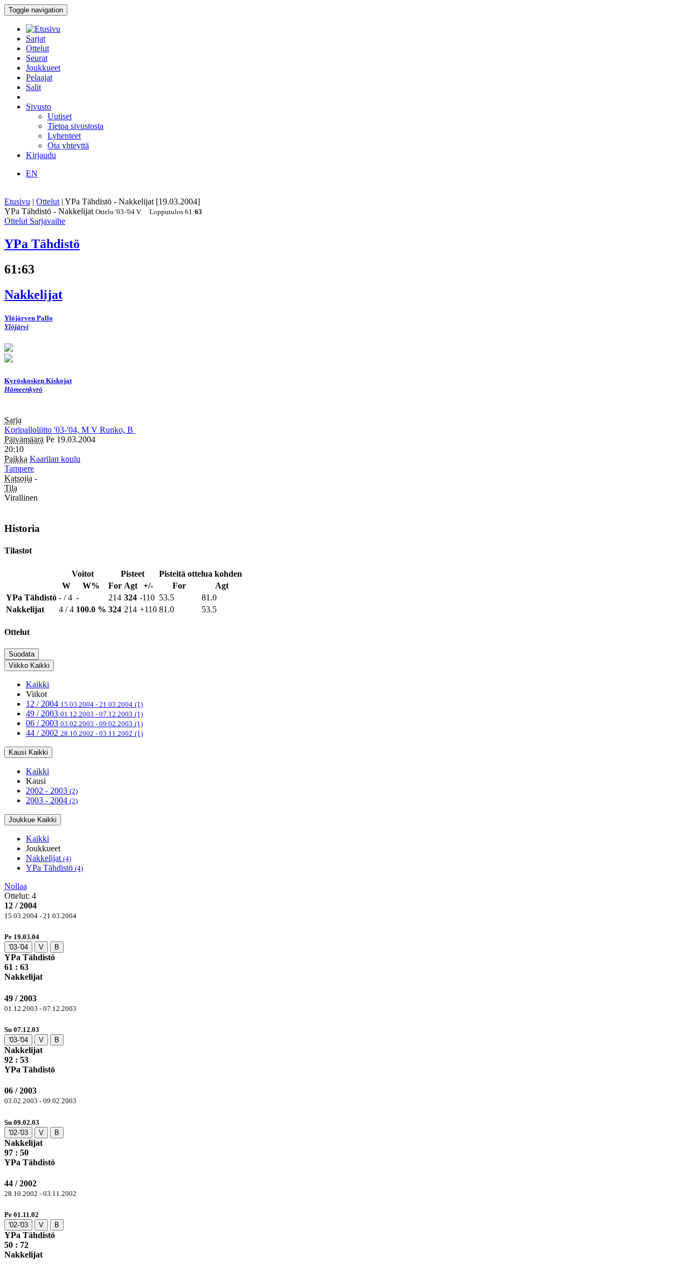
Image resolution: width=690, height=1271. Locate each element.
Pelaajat (39, 77)
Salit (33, 87)
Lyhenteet (64, 135)
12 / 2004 (84, 703)
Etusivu (17, 201)
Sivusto (38, 106)
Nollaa (15, 886)
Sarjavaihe (47, 221)
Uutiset (59, 116)
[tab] (345, 957)
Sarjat (35, 38)
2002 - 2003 (52, 790)
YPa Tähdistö (54, 867)
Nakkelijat (48, 858)
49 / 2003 (84, 713)
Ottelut (37, 48)
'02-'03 (18, 1133)
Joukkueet (43, 67)
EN (32, 173)
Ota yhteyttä (68, 145)
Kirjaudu (41, 155)
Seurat (36, 58)
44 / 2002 (84, 732)
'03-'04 (18, 947)
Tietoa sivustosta (75, 126)
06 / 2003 (84, 723)
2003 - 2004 (52, 800)
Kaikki (37, 684)
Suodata (21, 654)
